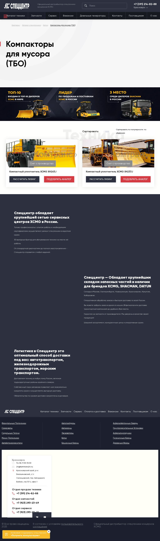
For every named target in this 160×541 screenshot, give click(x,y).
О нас (153, 15)
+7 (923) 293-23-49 (28, 502)
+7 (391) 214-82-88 (145, 4)
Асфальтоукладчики (122, 433)
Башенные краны (70, 443)
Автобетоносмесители (12, 443)
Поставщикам (136, 15)
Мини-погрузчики (10, 438)
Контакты (117, 15)
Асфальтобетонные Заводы (125, 423)
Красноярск (139, 8)
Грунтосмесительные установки (128, 428)
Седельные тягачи (11, 433)
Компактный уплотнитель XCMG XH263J (32, 171)
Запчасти (36, 15)
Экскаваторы (68, 433)
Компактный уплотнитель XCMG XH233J (109, 171)
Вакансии (68, 15)
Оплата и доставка (95, 411)
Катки (64, 438)
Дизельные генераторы (93, 15)
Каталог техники (16, 15)
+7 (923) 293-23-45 (28, 512)
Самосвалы (7, 428)
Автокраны (67, 428)
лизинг (24, 179)
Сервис (52, 15)
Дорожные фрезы (121, 443)
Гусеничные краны (122, 438)
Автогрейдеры (68, 423)
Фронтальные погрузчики (14, 423)
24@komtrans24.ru (24, 467)
